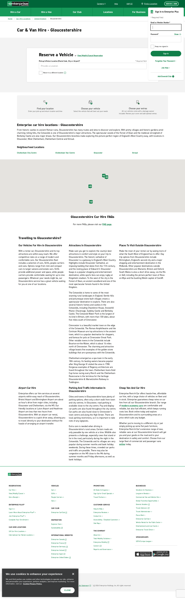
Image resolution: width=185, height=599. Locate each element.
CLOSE (67, 590)
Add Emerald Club (165, 76)
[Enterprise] (18, 4)
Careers (102, 4)
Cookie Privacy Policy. (32, 584)
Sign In (166, 53)
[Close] (73, 573)
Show (176, 34)
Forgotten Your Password (165, 61)
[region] (40, 583)
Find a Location (150, 3)
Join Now (165, 68)
